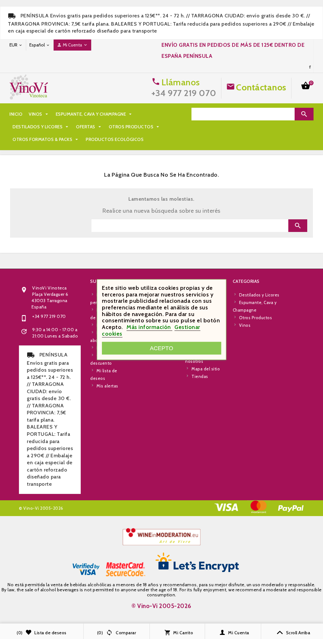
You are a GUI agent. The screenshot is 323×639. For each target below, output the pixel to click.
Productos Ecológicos (115, 139)
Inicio (15, 114)
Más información (149, 327)
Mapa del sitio (205, 368)
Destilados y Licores (41, 127)
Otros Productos (135, 127)
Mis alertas (107, 385)
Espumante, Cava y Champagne (94, 114)
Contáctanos (261, 87)
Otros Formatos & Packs (46, 139)
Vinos (39, 114)
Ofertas (89, 127)
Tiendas (199, 376)
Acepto (161, 347)
